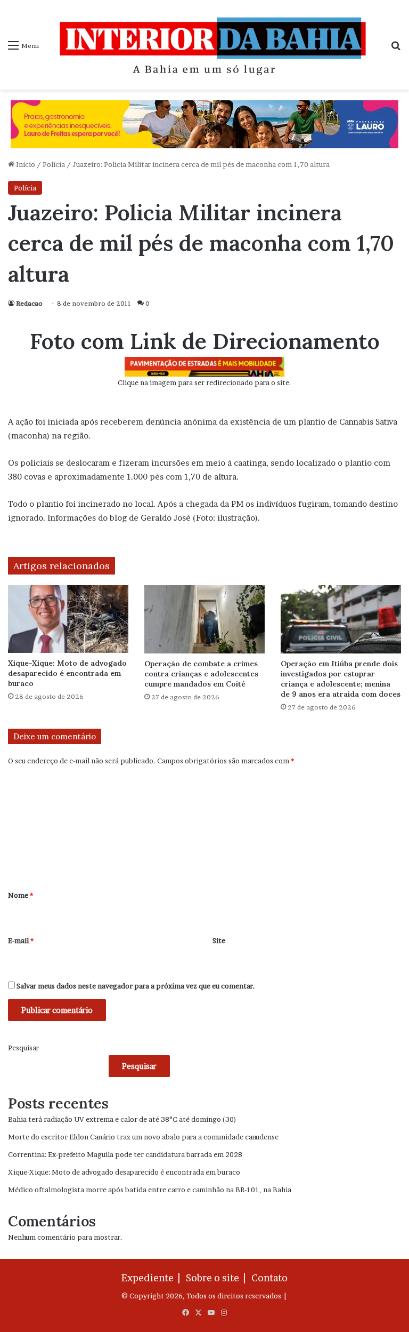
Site (218, 940)
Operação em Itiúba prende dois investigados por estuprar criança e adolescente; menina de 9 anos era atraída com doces (340, 679)
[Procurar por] (395, 49)
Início (24, 164)
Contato (269, 1277)
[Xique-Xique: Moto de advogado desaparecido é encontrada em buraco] (68, 619)
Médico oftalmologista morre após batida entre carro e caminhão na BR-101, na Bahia (149, 1189)
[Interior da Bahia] (214, 44)
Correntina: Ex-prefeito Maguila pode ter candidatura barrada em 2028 (125, 1154)
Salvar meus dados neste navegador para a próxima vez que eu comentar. (136, 986)
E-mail (21, 940)
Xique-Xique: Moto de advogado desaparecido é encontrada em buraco (67, 673)
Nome (20, 895)
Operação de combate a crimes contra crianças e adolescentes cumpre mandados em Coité (201, 674)
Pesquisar (23, 1047)
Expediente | (152, 1277)
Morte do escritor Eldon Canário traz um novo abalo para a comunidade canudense (143, 1136)
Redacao (29, 303)
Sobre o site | (218, 1277)
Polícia (54, 164)
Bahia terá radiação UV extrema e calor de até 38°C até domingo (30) (122, 1119)
